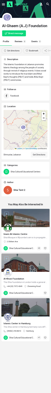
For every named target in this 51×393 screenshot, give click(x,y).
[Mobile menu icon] (3, 4)
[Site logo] (17, 4)
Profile (6, 41)
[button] (25, 130)
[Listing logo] (7, 18)
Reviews (20, 41)
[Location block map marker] (23, 128)
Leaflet (19, 148)
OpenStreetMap (31, 148)
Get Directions (39, 155)
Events (35, 41)
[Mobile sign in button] (41, 4)
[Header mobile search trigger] (48, 4)
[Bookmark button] (45, 248)
